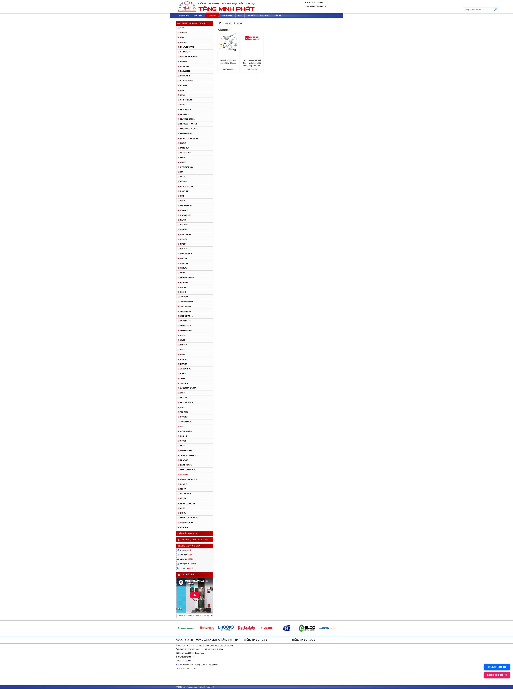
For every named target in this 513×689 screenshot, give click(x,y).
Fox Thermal (186, 153)
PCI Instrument (187, 278)
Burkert (184, 61)
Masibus (184, 225)
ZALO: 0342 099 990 (497, 667)
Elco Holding (186, 133)
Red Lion (184, 282)
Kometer (184, 417)
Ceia (182, 426)
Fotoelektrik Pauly (189, 138)
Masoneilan (185, 234)
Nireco (183, 244)
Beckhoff (184, 66)
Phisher (183, 398)
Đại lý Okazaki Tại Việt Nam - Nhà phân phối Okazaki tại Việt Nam (252, 63)
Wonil (182, 393)
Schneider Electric (189, 455)
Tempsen (184, 383)
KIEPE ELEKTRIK (186, 186)
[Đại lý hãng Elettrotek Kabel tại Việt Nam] (307, 628)
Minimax (183, 239)
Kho (240, 16)
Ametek (183, 33)
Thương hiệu (227, 16)
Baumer (183, 85)
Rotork (183, 287)
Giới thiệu (198, 16)
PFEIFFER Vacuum (187, 470)
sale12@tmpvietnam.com (319, 6)
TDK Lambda (185, 306)
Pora (182, 273)
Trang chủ (184, 16)
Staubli (183, 374)
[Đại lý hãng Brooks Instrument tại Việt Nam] (206, 628)
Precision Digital (188, 402)
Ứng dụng (264, 16)
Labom (183, 513)
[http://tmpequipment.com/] (220, 23)
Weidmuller (185, 321)
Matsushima (185, 215)
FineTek (183, 345)
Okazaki (184, 475)
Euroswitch (185, 109)
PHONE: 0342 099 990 (497, 675)
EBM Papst (184, 114)
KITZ (182, 196)
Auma (182, 354)
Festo (182, 158)
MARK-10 (184, 210)
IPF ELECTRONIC (186, 167)
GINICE (183, 162)
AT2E (182, 28)
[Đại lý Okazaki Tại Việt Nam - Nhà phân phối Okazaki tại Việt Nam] (252, 45)
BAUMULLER (185, 71)
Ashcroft (184, 527)
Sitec (182, 446)
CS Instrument (186, 100)
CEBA (182, 95)
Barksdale (185, 52)
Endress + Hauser (188, 124)
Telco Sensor (186, 302)
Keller (183, 182)
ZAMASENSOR (186, 330)
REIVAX (183, 499)
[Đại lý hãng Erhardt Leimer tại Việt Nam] (327, 628)
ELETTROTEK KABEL (188, 129)
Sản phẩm (211, 16)
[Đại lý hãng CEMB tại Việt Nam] (246, 628)
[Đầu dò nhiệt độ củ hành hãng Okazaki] (228, 45)
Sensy (183, 489)
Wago (182, 340)
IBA (181, 172)
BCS (182, 90)
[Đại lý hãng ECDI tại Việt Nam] (266, 628)
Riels (182, 350)
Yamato (183, 378)
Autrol (183, 335)
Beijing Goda (186, 465)
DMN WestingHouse (188, 479)
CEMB (182, 508)
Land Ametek (186, 206)
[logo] (216, 6)
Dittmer (183, 364)
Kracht (183, 484)
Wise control (186, 316)
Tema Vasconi (186, 422)
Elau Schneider (187, 119)
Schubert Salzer (188, 388)
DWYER (183, 105)
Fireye (183, 143)
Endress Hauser (187, 503)
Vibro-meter (185, 311)
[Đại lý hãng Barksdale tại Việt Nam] (226, 628)
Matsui (183, 220)
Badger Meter (186, 81)
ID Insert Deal (186, 451)
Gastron (184, 359)
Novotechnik (186, 254)
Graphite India (186, 523)
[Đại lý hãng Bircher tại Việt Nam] (185, 628)
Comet (183, 441)
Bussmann (185, 76)
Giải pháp (251, 16)
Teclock (184, 297)
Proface (184, 460)
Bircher (184, 42)
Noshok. (184, 249)
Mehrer (183, 230)
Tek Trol (184, 412)
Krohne (183, 436)
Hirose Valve (186, 494)
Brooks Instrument (189, 57)
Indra (182, 177)
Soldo (183, 292)
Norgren (184, 263)
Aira (182, 37)
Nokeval (184, 258)
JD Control (185, 369)
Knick (182, 201)
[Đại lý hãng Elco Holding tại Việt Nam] (286, 628)
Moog (182, 407)
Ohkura (183, 268)
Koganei (184, 191)
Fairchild (184, 148)
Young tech (185, 326)
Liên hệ (278, 16)
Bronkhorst (186, 431)
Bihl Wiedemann (187, 47)
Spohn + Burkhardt (189, 518)
